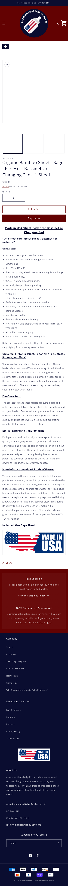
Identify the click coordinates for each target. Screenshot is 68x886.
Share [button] (9, 562)
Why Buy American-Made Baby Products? (27, 690)
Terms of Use (12, 738)
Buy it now (34, 218)
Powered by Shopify (47, 880)
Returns (10, 724)
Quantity (6, 191)
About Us (11, 654)
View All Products (15, 668)
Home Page (12, 675)
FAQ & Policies (13, 709)
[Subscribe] (58, 843)
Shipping (5, 186)
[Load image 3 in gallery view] (55, 143)
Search (9, 647)
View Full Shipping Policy (31, 595)
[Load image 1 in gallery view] (13, 143)
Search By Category (16, 661)
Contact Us (12, 682)
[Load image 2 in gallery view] (34, 143)
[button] (3, 23)
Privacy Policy (13, 731)
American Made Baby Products (30, 880)
